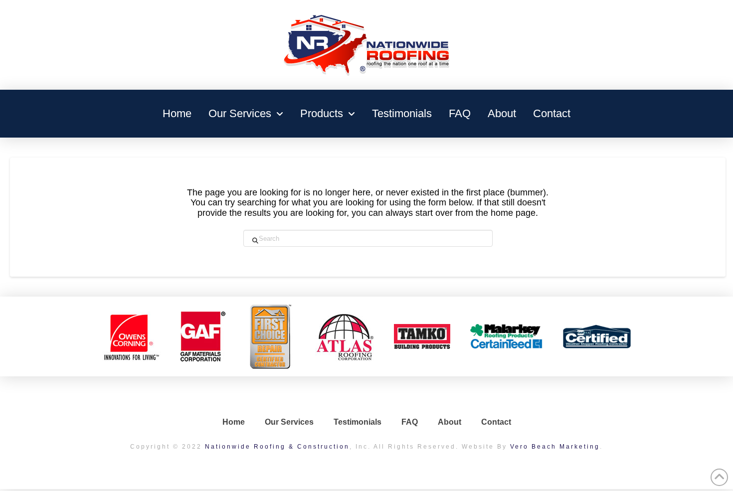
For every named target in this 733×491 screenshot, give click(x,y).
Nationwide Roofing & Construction (277, 446)
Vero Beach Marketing (555, 446)
